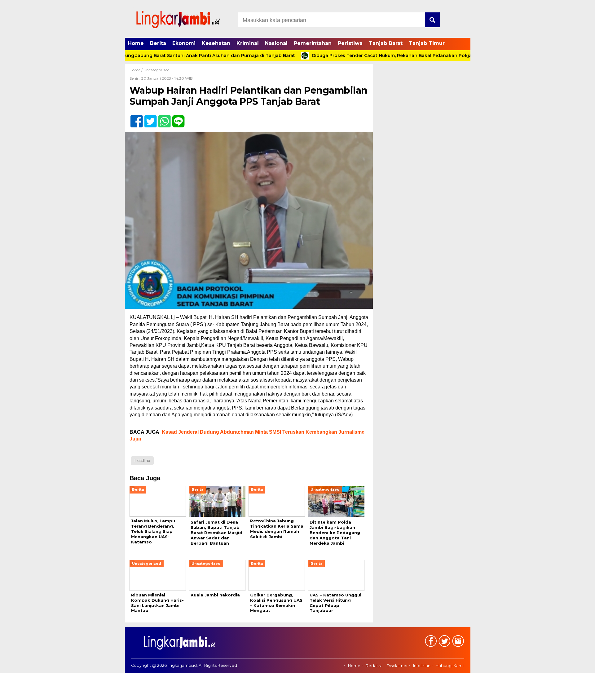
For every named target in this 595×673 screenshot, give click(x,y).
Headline (142, 460)
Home (136, 43)
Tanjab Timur (427, 43)
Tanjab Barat (386, 43)
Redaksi (373, 666)
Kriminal (247, 43)
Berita (158, 43)
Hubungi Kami (450, 666)
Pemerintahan (313, 43)
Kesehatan (216, 43)
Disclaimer (397, 666)
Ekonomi (184, 43)
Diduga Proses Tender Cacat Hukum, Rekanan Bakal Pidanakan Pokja (370, 55)
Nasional (276, 43)
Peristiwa (350, 43)
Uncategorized (156, 70)
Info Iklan (421, 666)
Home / (136, 70)
